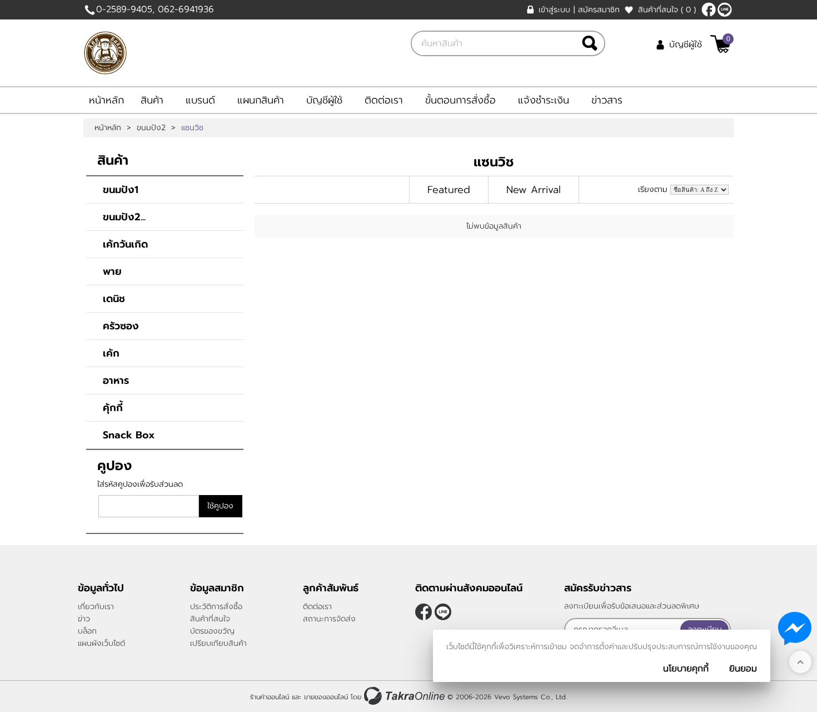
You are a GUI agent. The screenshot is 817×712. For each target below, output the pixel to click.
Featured (448, 189)
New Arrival (533, 189)
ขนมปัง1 (120, 189)
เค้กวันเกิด (125, 244)
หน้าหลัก (106, 100)
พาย (112, 271)
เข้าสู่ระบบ (554, 10)
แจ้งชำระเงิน (543, 100)
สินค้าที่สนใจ (667, 10)
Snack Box (129, 435)
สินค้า (152, 100)
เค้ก (111, 353)
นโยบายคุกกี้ (686, 668)
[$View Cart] (720, 44)
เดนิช (114, 298)
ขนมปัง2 (151, 128)
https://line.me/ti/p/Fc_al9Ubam (725, 9)
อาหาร (116, 380)
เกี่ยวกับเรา (96, 606)
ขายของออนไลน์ (326, 697)
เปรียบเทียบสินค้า (218, 643)
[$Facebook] (708, 9)
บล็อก (87, 631)
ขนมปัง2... (124, 217)
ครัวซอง (121, 326)
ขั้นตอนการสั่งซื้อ (460, 100)
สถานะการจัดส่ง (329, 619)
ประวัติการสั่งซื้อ (216, 606)
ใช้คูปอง (220, 506)
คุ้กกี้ (113, 408)
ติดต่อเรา (384, 100)
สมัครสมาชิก (599, 10)
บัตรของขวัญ (212, 631)
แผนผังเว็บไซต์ (101, 643)
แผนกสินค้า (260, 100)
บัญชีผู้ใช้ (685, 44)
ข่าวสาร (606, 100)
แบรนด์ (200, 100)
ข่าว (84, 619)
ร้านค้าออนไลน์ (269, 697)
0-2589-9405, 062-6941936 (155, 9)
